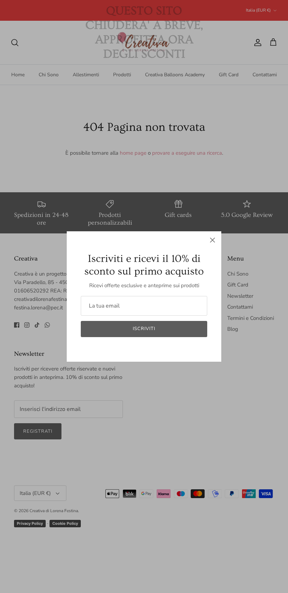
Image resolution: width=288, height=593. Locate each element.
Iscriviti (144, 328)
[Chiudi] (212, 240)
